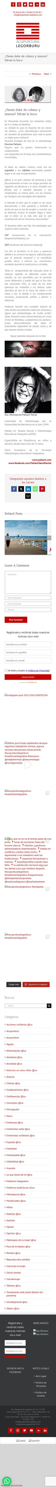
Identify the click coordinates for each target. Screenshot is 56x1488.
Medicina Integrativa (17, 1181)
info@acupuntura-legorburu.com (28, 15)
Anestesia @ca (14, 1057)
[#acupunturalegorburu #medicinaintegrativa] (28, 812)
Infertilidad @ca (15, 1161)
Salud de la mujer (16, 1266)
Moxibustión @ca (16, 1200)
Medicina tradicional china (21, 1187)
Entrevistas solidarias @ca (21, 1135)
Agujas (10, 1044)
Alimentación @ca (16, 1050)
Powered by (11, 1485)
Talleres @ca (13, 1285)
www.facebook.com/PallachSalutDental (30, 463)
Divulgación (13, 1109)
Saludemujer (13, 1279)
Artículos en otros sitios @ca (22, 1070)
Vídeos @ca (13, 1308)
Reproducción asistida (18, 1259)
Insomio (11, 1168)
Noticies (11, 1220)
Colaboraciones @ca (17, 1089)
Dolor (9, 1116)
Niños (10, 1207)
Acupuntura (13, 1031)
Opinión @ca (14, 1233)
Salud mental (14, 1272)
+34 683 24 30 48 (33, 12)
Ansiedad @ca (14, 1063)
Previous (36, 73)
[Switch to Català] (21, 1448)
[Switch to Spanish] (34, 1448)
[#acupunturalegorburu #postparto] (28, 908)
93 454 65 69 (18, 12)
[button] (7, 1481)
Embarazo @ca (15, 1122)
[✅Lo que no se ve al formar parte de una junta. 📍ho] (28, 860)
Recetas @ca (13, 1252)
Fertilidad (12, 1148)
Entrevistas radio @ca (18, 1128)
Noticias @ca (14, 1213)
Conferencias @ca (16, 1096)
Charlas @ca (13, 1083)
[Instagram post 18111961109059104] (28, 717)
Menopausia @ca (16, 1194)
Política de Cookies (41, 1402)
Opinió (10, 1226)
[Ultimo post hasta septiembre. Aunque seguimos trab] (28, 764)
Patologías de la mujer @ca (21, 1240)
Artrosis (10, 1076)
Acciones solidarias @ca (19, 1024)
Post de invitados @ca (18, 1246)
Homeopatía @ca (16, 1155)
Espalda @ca (14, 1142)
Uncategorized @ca (17, 1301)
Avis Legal (41, 1383)
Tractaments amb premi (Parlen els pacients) (25, 1294)
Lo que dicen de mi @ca (19, 1174)
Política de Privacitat (41, 1392)
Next (46, 73)
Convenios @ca (15, 1102)
